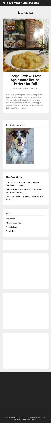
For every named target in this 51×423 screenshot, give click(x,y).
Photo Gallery (11, 227)
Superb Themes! (31, 419)
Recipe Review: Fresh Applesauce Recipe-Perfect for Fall (25, 79)
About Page (10, 219)
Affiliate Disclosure (13, 223)
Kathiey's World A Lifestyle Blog (21, 2)
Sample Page (11, 231)
